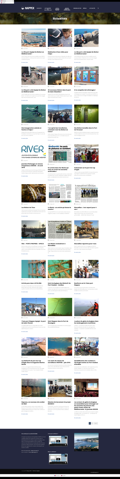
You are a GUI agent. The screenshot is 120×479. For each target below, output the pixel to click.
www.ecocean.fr (35, 450)
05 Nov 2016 (25, 279)
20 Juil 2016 (52, 357)
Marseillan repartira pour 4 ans (85, 244)
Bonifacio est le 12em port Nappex (83, 284)
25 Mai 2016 (25, 398)
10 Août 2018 (25, 124)
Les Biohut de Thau (28, 207)
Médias (85, 8)
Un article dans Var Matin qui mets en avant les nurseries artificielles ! (58, 169)
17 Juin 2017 (78, 164)
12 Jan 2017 (25, 240)
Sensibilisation (77, 8)
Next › (96, 423)
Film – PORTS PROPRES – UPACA (32, 244)
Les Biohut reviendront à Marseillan (56, 244)
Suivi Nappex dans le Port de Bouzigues (58, 322)
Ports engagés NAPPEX (57, 9)
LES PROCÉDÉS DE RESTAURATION (48, 9)
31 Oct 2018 (52, 86)
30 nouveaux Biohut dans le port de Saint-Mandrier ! (59, 91)
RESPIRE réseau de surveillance (67, 9)
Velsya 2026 (29, 470)
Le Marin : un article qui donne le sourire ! (59, 208)
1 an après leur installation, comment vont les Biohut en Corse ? (58, 129)
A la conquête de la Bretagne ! (85, 90)
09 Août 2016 (52, 317)
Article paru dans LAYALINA (31, 283)
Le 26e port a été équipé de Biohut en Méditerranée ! (86, 53)
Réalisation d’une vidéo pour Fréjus (58, 53)
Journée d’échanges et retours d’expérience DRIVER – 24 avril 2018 (32, 165)
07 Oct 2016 (78, 279)
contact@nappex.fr (94, 472)
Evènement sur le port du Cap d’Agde (84, 168)
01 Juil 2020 (25, 48)
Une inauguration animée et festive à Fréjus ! (31, 129)
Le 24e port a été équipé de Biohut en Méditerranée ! (33, 91)
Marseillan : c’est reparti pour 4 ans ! (85, 208)
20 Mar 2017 (78, 204)
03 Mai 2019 (25, 86)
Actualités (92, 8)
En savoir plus (24, 62)
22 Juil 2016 (25, 357)
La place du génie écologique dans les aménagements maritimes (86, 322)
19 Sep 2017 (25, 160)
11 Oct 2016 (52, 279)
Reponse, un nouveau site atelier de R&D (33, 403)
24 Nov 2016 (52, 240)
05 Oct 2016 (25, 317)
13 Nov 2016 (78, 240)
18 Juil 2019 (78, 48)
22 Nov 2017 (52, 124)
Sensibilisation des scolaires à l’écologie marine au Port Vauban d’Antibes (86, 362)
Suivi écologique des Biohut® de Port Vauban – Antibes (59, 284)
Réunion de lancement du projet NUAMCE (59, 403)
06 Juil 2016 (78, 357)
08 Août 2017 (52, 164)
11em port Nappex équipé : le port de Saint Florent (33, 322)
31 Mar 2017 (52, 204)
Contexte (39, 8)
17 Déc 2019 (52, 48)
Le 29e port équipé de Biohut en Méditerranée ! (32, 53)
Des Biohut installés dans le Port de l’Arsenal (85, 129)
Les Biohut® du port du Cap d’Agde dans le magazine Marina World (33, 362)
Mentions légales (36, 470)
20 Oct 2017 (78, 124)
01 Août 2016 (78, 317)
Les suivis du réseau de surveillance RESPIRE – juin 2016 (59, 361)
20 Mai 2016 (52, 398)
